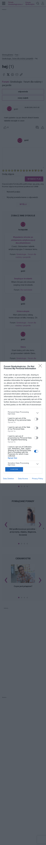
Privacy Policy (37, 478)
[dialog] (23, 422)
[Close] (41, 366)
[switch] (36, 419)
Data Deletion (8, 478)
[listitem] (23, 413)
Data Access (23, 478)
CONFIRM (14, 469)
